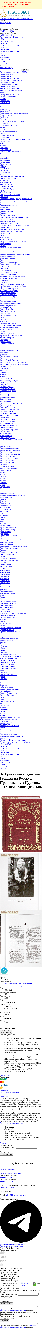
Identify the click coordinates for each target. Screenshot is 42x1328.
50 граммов (4, 579)
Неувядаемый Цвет (7, 397)
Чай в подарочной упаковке (10, 656)
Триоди (3, 146)
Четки (2, 599)
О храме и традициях (8, 189)
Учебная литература (7, 338)
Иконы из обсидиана (8, 462)
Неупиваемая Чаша (7, 389)
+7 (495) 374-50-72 (7, 31)
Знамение (3, 376)
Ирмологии (4, 127)
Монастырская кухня (8, 301)
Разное (2, 738)
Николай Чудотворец (8, 407)
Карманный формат (7, 307)
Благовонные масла (7, 593)
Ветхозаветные (5, 164)
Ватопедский (5, 583)
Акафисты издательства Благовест (13, 242)
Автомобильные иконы (9, 468)
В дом (2, 485)
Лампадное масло (6, 591)
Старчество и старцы (8, 293)
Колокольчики (5, 624)
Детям (2, 677)
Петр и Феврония (6, 427)
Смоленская (4, 372)
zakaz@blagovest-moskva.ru (16, 1195)
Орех (2, 519)
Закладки (3, 642)
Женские (3, 648)
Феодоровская (5, 393)
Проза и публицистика (8, 262)
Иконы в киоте (5, 446)
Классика (3, 354)
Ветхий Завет (5, 101)
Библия (3, 99)
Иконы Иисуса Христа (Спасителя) (13, 362)
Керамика (3, 619)
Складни (3, 464)
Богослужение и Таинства (10, 252)
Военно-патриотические (9, 272)
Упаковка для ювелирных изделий (13, 613)
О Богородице (5, 280)
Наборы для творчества (9, 638)
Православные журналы (9, 356)
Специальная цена (7, 82)
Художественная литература (11, 336)
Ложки (2, 626)
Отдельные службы (7, 135)
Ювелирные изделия (8, 603)
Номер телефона (6, 1297)
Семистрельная (6, 378)
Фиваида (3, 585)
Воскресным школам (8, 305)
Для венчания (5, 526)
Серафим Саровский (8, 413)
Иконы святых (5, 405)
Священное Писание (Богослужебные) (15, 139)
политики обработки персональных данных (18, 1309)
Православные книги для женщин (13, 287)
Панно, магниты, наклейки (10, 628)
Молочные (4, 515)
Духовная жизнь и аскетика (10, 248)
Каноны (3, 119)
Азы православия (6, 182)
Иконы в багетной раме (9, 458)
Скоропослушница (7, 387)
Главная (3, 769)
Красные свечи (6, 705)
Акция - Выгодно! (7, 76)
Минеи (2, 129)
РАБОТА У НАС (6, 59)
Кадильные (4, 562)
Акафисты (4, 117)
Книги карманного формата (10, 264)
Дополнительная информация (11, 1123)
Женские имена (6, 436)
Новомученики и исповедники (12, 176)
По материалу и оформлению (11, 440)
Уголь (2, 595)
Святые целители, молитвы (10, 303)
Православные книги (8, 315)
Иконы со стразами (7, 456)
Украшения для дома (8, 683)
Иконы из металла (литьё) (10, 454)
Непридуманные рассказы (10, 289)
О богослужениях (7, 186)
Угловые (3, 501)
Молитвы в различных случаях (12, 121)
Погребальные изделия (9, 548)
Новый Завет (5, 103)
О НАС (3, 62)
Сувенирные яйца (7, 630)
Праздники (4, 191)
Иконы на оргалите (7, 460)
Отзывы (3, 1143)
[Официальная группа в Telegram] (21, 1242)
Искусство (4, 207)
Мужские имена (6, 434)
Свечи (2, 556)
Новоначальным (6, 184)
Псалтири (4, 235)
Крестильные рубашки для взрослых (14, 546)
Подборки (4, 268)
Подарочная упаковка (8, 662)
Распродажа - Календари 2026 (11, 80)
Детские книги (5, 313)
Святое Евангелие (7, 105)
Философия (4, 158)
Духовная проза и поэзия (9, 203)
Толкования (4, 154)
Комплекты (4, 266)
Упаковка (3, 685)
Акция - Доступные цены (10, 78)
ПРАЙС (3, 55)
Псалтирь (3, 109)
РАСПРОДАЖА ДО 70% (9, 45)
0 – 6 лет (3, 317)
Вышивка (3, 711)
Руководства (5, 137)
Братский (3, 589)
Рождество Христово (8, 669)
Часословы (4, 148)
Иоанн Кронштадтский (9, 415)
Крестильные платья (8, 538)
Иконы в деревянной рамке (10, 442)
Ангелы (3, 622)
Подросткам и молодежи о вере (12, 285)
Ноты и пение (5, 150)
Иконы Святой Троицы (9, 360)
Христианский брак (7, 221)
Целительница (5, 401)
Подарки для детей (7, 634)
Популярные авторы (8, 311)
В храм (2, 474)
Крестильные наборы (8, 530)
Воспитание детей (7, 219)
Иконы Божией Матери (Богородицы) (14, 364)
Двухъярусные (5, 505)
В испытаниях (5, 270)
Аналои (3, 477)
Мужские (3, 646)
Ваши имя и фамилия (8, 1147)
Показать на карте (7, 1187)
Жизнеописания (6, 180)
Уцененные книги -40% (9, 84)
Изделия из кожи (6, 640)
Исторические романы (8, 295)
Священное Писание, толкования (13, 740)
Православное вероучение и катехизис (15, 254)
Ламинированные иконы (9, 448)
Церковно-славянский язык (10, 152)
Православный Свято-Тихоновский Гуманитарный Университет (18, 985)
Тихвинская (4, 374)
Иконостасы (4, 511)
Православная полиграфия (10, 632)
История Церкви (6, 211)
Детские (3, 260)
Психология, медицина (9, 223)
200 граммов (5, 575)
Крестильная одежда (8, 528)
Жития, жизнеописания (9, 327)
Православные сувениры (9, 617)
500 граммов (5, 581)
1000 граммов (5, 573)
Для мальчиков (5, 532)
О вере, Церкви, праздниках (11, 325)
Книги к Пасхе (5, 699)
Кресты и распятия (7, 493)
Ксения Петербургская (8, 425)
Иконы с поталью (6, 452)
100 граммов (5, 570)
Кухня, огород (5, 227)
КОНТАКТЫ (4, 57)
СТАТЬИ (3, 64)
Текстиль (3, 481)
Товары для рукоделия (8, 658)
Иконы (2, 703)
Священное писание (8, 97)
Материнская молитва (8, 278)
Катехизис (4, 197)
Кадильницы (5, 487)
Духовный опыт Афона (9, 297)
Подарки (3, 673)
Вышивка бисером (7, 660)
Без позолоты (5, 611)
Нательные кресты (7, 605)
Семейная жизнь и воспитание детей (14, 217)
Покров (3, 385)
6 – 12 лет (3, 319)
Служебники (5, 142)
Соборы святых (6, 432)
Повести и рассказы (7, 334)
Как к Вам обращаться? (9, 1294)
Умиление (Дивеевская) (9, 395)
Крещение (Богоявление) (9, 689)
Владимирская (5, 366)
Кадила (3, 479)
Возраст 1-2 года (6, 544)
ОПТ (2, 53)
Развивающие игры (7, 636)
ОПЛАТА (4, 47)
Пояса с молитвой (7, 554)
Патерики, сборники (8, 178)
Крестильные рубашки (8, 536)
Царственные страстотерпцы (11, 430)
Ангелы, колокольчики (8, 675)
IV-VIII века (4, 168)
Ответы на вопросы (7, 258)
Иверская (3, 370)
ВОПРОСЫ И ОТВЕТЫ (9, 51)
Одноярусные (5, 503)
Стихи (2, 331)
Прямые (3, 499)
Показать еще (5, 1075)
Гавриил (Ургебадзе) (8, 274)
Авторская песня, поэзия (9, 726)
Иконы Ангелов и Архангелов (11, 403)
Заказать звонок (6, 1304)
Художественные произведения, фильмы (15, 742)
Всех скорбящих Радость (9, 381)
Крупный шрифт (6, 309)
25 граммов (4, 577)
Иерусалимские (6, 566)
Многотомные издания (9, 291)
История (3, 213)
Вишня (2, 521)
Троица (3, 715)
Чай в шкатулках (6, 687)
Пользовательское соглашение (11, 1246)
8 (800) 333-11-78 (6, 35)
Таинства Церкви (6, 193)
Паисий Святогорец (7, 419)
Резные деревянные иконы (10, 450)
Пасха (2, 697)
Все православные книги (9, 95)
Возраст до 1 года (6, 542)
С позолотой (5, 609)
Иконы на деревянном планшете (12, 444)
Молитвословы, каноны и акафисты (14, 113)
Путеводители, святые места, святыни (14, 225)
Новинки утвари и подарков (11, 90)
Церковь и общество (8, 215)
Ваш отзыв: (4, 1152)
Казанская (4, 368)
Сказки (2, 346)
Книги (2, 671)
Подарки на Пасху (7, 701)
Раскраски (4, 340)
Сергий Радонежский (8, 411)
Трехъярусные (5, 507)
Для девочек (4, 534)
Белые (2, 513)
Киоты (2, 597)
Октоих (3, 133)
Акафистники (5, 244)
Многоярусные (6, 509)
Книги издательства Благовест (11, 231)
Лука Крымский (6, 417)
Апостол (3, 107)
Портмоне (4, 650)
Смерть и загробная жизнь (10, 195)
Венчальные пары (7, 466)
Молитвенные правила (9, 131)
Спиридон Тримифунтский (10, 409)
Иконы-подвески (6, 607)
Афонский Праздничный (9, 587)
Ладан (2, 568)
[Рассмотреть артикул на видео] (4, 971)
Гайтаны (3, 483)
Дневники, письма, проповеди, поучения (15, 201)
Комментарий (5, 1301)
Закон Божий (5, 111)
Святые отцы (5, 160)
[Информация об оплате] (21, 1083)
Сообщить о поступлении (6, 1031)
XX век (3, 174)
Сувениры (4, 681)
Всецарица (4, 383)
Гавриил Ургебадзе (7, 421)
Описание (4, 1097)
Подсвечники (5, 491)
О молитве (4, 123)
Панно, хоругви (6, 470)
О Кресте (3, 282)
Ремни (2, 644)
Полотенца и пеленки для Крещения (14, 540)
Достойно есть (5, 399)
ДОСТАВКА (5, 49)
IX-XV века (4, 170)
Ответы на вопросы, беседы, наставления (16, 199)
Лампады (3, 489)
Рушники (3, 550)
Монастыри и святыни (8, 734)
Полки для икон (6, 497)
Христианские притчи (8, 205)
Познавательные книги (9, 350)
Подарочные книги (7, 615)
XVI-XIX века (5, 172)
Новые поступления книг (10, 88)
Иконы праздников (7, 438)
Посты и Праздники (7, 256)
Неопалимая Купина (8, 391)
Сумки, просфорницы (8, 552)
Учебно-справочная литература (12, 229)
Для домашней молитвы (9, 560)
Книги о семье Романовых (10, 299)
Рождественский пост (8, 666)
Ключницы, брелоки (8, 654)
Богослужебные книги (8, 125)
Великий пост (5, 691)
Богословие (4, 156)
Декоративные (5, 564)
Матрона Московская (8, 423)
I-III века (3, 166)
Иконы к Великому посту (9, 695)
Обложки (3, 652)
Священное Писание (8, 233)
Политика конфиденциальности (12, 1244)
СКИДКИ (4, 43)
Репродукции (5, 209)
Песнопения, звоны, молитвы (11, 736)
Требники (4, 144)
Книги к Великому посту (9, 693)
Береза (2, 517)
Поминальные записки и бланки (12, 495)
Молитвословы (6, 115)
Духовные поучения (7, 730)
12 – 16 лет (4, 321)
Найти (26, 70)
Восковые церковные (8, 558)
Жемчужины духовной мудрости (12, 276)
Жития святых (5, 162)
